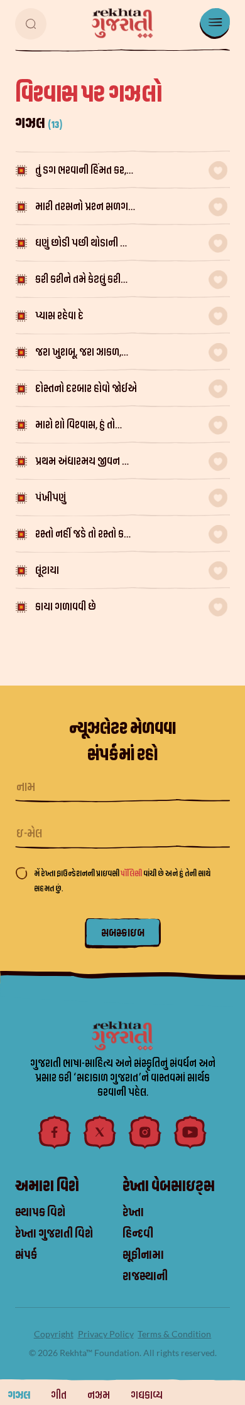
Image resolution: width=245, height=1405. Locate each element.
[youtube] (190, 1132)
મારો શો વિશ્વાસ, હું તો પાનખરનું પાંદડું (75, 426)
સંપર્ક (26, 1255)
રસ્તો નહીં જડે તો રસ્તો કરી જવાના (83, 535)
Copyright (54, 1333)
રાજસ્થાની (145, 1276)
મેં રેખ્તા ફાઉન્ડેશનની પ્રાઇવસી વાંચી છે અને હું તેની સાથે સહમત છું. (122, 881)
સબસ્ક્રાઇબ (122, 933)
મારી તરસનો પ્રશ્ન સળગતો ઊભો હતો (85, 208)
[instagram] (145, 1132)
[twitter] (100, 1132)
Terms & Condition (174, 1333)
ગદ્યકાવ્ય (147, 1395)
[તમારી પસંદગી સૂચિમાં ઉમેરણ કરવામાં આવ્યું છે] (218, 171)
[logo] (122, 23)
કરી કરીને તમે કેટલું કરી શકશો (78, 280)
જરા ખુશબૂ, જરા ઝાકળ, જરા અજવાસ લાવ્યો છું (78, 353)
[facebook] (55, 1132)
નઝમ (98, 1395)
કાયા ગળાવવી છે (65, 606)
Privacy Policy (106, 1333)
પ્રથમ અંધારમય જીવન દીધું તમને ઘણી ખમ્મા (85, 462)
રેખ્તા (133, 1212)
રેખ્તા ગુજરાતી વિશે (54, 1233)
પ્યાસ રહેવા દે (59, 315)
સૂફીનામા (143, 1255)
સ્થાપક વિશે (40, 1212)
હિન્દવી (137, 1233)
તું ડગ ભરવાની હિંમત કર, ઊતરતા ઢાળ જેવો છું (80, 171)
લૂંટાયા (47, 570)
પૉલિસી (132, 873)
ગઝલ (19, 1395)
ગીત (59, 1395)
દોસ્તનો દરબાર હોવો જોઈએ (86, 388)
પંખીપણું (50, 497)
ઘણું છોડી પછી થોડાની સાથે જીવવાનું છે (86, 244)
